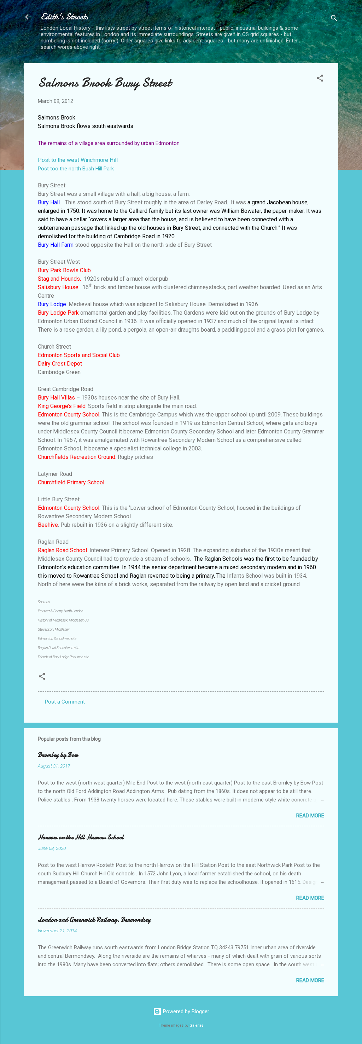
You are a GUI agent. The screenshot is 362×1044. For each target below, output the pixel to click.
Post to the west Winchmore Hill (78, 160)
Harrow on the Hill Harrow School (81, 837)
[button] (320, 79)
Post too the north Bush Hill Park (76, 168)
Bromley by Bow (58, 755)
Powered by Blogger (185, 1011)
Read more (310, 815)
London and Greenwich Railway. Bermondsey (94, 919)
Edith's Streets (64, 17)
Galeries (196, 1025)
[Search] (334, 19)
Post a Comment (65, 702)
